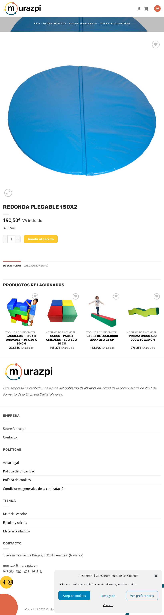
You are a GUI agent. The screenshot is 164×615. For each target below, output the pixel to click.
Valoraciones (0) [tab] (36, 265)
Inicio (37, 23)
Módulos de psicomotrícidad (115, 23)
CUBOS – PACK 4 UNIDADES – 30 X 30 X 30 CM (61, 339)
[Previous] (3, 324)
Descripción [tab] (12, 265)
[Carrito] (146, 8)
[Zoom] (8, 193)
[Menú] (157, 8)
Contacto (108, 605)
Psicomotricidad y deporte (83, 23)
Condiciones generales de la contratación (34, 488)
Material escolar (15, 514)
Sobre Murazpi (14, 428)
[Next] (161, 324)
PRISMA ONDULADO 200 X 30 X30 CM (143, 337)
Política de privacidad (19, 471)
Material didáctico (16, 531)
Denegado (108, 596)
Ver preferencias (142, 596)
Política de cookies (17, 480)
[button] (156, 576)
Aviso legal (11, 462)
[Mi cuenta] (139, 8)
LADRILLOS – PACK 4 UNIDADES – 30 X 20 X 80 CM (21, 339)
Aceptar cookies (74, 596)
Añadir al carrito (41, 239)
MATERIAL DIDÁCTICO (54, 23)
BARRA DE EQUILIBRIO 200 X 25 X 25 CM (102, 337)
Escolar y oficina (15, 522)
